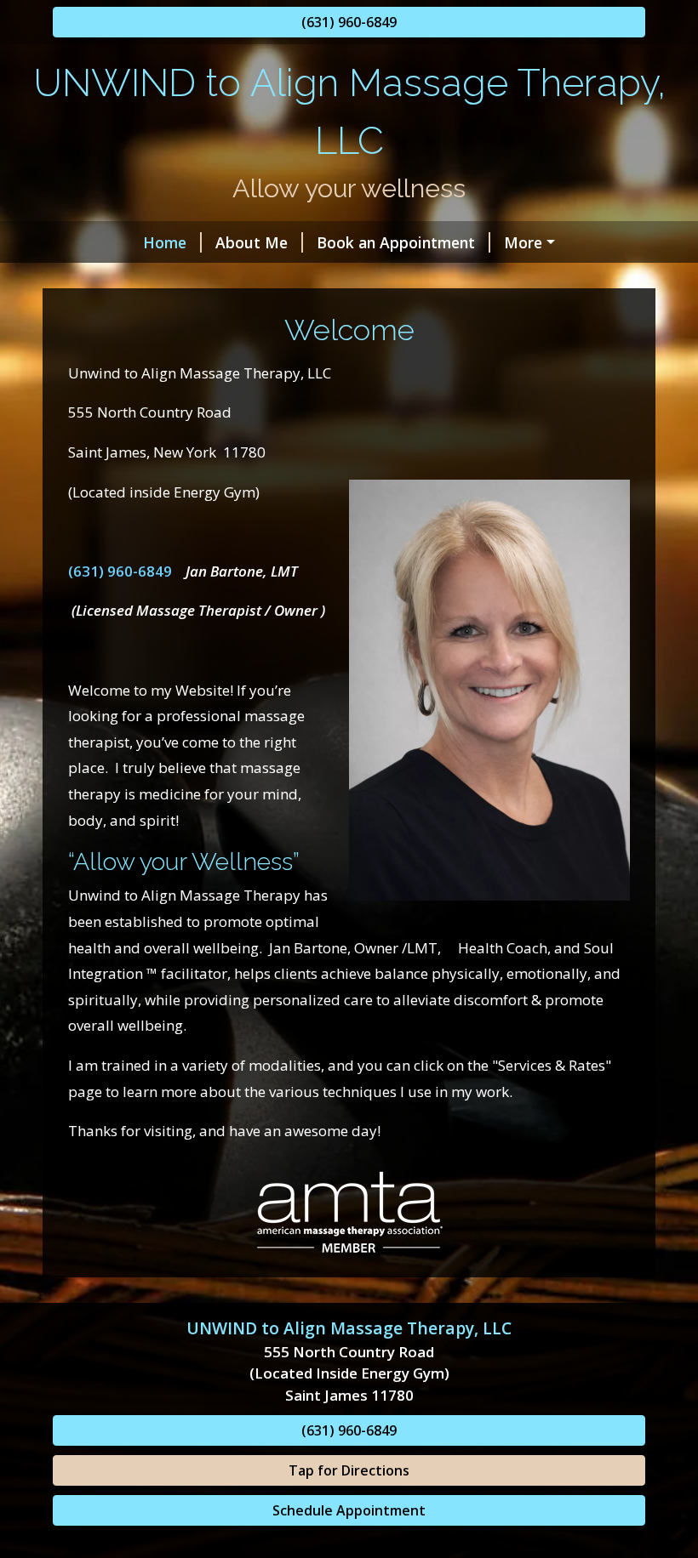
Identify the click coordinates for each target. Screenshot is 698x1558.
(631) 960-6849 (349, 22)
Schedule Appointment (349, 1510)
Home (164, 242)
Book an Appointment (396, 242)
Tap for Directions (349, 1470)
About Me (251, 242)
